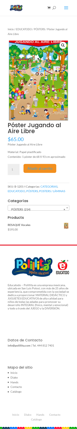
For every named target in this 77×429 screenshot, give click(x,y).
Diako (14, 377)
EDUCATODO (24, 29)
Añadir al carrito (39, 168)
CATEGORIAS (48, 186)
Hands (14, 382)
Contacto (16, 386)
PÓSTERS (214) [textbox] (37, 209)
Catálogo (16, 391)
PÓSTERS (39, 29)
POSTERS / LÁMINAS (52, 191)
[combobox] (38, 208)
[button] (63, 45)
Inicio (11, 29)
